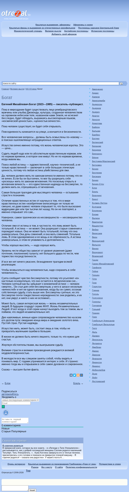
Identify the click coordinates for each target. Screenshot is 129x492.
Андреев (96, 108)
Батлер (95, 138)
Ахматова (97, 123)
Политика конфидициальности (81, 467)
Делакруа (97, 343)
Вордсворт (97, 252)
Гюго (94, 328)
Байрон (96, 127)
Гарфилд (96, 267)
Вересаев (97, 233)
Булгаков (96, 207)
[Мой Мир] (81, 375)
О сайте (59, 467)
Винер (95, 248)
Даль (94, 332)
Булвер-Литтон (99, 203)
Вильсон (96, 244)
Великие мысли (53, 31)
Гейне (95, 271)
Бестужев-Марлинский (103, 161)
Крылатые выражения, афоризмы (53, 25)
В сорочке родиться (13, 445)
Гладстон (96, 286)
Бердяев (96, 150)
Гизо (94, 282)
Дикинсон (97, 362)
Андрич (96, 112)
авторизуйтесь (10, 394)
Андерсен (97, 104)
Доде (94, 373)
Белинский (97, 142)
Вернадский (98, 241)
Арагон (95, 115)
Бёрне (95, 157)
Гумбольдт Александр (103, 320)
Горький (96, 309)
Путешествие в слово (110, 464)
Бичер (95, 180)
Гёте (94, 279)
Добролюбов (98, 370)
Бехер (95, 169)
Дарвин (96, 336)
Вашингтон (97, 225)
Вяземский (97, 256)
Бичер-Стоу (98, 184)
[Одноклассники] (78, 375)
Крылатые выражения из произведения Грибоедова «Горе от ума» (62, 464)
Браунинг (97, 195)
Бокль (76, 383)
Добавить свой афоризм (64, 34)
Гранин (95, 313)
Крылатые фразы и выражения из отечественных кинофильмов (42, 28)
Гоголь (95, 294)
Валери (96, 218)
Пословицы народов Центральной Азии (98, 28)
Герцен (95, 275)
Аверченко (97, 89)
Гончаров (97, 305)
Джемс (95, 351)
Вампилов (97, 222)
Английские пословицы (76, 31)
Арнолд (96, 119)
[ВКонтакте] (71, 375)
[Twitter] (74, 375)
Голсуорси (97, 298)
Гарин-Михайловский (103, 263)
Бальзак (96, 131)
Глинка (95, 290)
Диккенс (96, 366)
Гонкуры (96, 301)
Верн (94, 237)
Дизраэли (97, 358)
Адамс (95, 93)
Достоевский (98, 381)
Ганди (95, 260)
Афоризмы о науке (83, 25)
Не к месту (46, 467)
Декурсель (97, 339)
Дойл (94, 377)
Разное (34, 467)
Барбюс (96, 134)
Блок (7, 383)
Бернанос (97, 153)
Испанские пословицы (102, 31)
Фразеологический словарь (28, 31)
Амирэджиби (98, 100)
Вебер (95, 229)
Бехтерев (97, 172)
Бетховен (97, 165)
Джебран (96, 347)
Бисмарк (96, 176)
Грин (94, 317)
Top (28, 470)
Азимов (96, 96)
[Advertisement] (64, 59)
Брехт (95, 199)
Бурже (95, 214)
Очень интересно (16, 464)
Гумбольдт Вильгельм (103, 324)
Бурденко (97, 210)
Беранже (96, 146)
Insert (32, 490)
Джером (96, 355)
